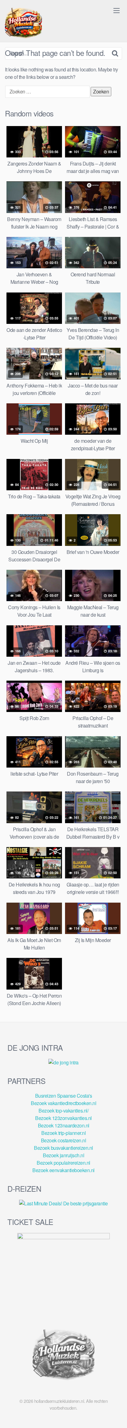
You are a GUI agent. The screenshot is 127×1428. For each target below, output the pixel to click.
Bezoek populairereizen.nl (63, 1162)
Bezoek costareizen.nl (63, 1140)
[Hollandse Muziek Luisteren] (23, 23)
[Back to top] (116, 1414)
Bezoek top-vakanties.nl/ (63, 1110)
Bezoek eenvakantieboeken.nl (63, 1170)
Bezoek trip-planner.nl (63, 1132)
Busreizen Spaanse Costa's (63, 1095)
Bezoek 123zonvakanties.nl (63, 1118)
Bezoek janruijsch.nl (63, 1155)
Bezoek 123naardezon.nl (63, 1125)
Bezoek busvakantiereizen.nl (63, 1147)
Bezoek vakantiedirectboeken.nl (63, 1103)
